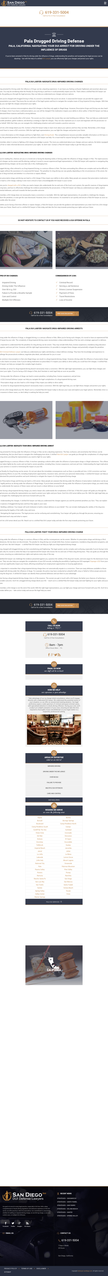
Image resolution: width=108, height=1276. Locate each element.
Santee (39, 888)
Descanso (68, 836)
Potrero (39, 873)
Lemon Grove (68, 857)
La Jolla (40, 854)
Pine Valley (68, 869)
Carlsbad (68, 830)
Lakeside (40, 857)
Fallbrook (39, 845)
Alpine (40, 818)
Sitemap (7, 1272)
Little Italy (39, 860)
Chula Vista (40, 833)
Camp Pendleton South (40, 827)
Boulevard (39, 824)
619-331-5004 (57, 12)
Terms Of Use (26, 1268)
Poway (68, 873)
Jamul (40, 851)
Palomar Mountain (68, 866)
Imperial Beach (40, 848)
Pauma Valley (40, 869)
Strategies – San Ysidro (66, 1205)
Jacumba (68, 848)
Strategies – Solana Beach (67, 1209)
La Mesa (68, 854)
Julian (68, 851)
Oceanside (68, 863)
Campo (68, 827)
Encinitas (39, 842)
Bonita (68, 818)
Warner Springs (39, 897)
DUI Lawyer (46, 59)
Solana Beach (68, 888)
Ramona (40, 876)
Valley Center (40, 894)
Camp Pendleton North (68, 824)
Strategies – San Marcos (66, 1198)
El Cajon (68, 839)
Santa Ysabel (68, 885)
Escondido (68, 842)
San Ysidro (40, 885)
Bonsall (39, 821)
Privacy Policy (10, 1268)
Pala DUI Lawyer (62, 454)
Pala (39, 866)
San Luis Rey (39, 882)
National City (39, 863)
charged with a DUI (14, 185)
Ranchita (68, 876)
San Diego (68, 879)
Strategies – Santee (64, 1212)
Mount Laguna (68, 860)
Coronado (68, 833)
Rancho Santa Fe (40, 879)
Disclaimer (41, 1268)
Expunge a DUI (95, 561)
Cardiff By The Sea (39, 830)
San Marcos (68, 882)
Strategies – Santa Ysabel (67, 1202)
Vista (68, 894)
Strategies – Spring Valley (67, 1216)
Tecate (68, 891)
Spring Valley (39, 891)
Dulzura (39, 839)
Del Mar (40, 836)
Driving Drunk (49, 135)
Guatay (68, 845)
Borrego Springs (68, 821)
